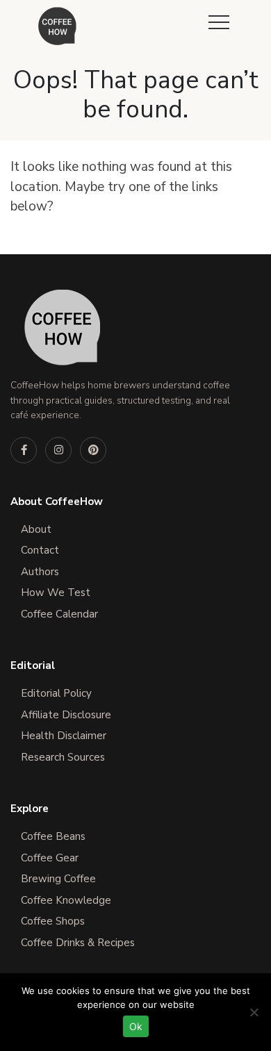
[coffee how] (57, 26)
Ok (135, 1026)
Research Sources (63, 757)
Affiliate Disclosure (66, 715)
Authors (40, 572)
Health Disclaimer (63, 736)
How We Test (55, 592)
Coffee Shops (53, 921)
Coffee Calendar (59, 614)
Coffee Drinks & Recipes (78, 943)
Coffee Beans (53, 836)
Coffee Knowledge (66, 900)
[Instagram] (58, 450)
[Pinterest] (93, 450)
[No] (254, 1012)
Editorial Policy (56, 693)
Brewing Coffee (58, 879)
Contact (40, 550)
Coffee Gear (50, 858)
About (36, 529)
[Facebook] (23, 450)
